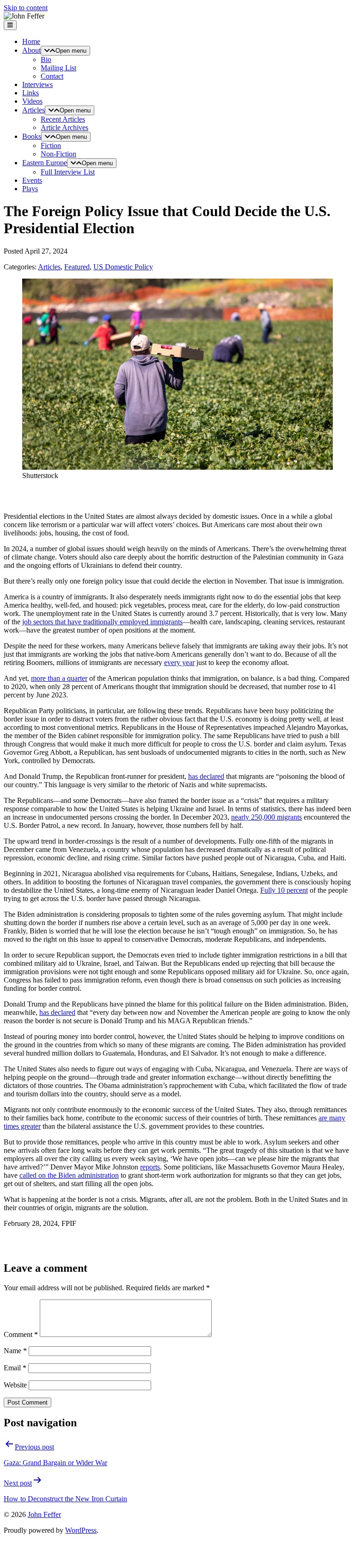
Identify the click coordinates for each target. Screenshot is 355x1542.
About (31, 50)
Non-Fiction (58, 154)
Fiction (51, 145)
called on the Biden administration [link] (69, 1175)
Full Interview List (68, 172)
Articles (33, 110)
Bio (46, 59)
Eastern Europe (44, 163)
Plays (30, 189)
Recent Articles (63, 119)
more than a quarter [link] (59, 678)
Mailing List (58, 68)
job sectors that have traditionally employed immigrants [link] (102, 622)
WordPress (81, 1530)
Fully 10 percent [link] (284, 890)
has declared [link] (206, 776)
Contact (52, 76)
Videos (32, 101)
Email (15, 1368)
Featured (77, 267)
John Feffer (44, 1514)
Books (31, 136)
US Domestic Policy (123, 267)
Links (30, 93)
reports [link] (150, 1167)
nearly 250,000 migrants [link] (266, 817)
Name (15, 1351)
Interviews (37, 84)
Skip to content (26, 8)
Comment (21, 1334)
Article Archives (64, 127)
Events (32, 180)
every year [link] (179, 662)
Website (15, 1385)
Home (31, 41)
